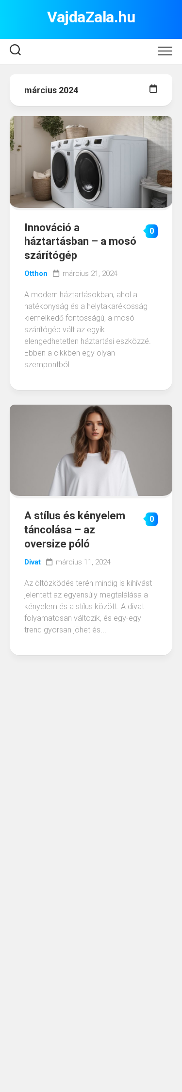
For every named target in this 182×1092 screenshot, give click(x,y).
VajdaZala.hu (91, 17)
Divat (32, 562)
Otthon (36, 273)
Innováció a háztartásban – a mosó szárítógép (80, 241)
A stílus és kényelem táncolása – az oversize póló (74, 529)
